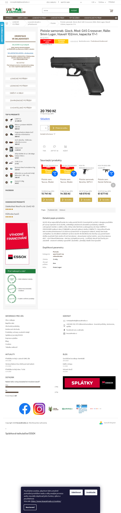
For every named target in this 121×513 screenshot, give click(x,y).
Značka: (46, 44)
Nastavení (29, 507)
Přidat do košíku (61, 128)
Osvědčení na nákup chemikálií (73, 359)
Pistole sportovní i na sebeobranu (57, 254)
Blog (6, 341)
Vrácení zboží (66, 369)
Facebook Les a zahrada (74, 330)
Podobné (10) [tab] (51, 210)
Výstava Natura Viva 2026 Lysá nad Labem (19, 364)
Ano (6, 385)
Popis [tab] (43, 210)
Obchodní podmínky (12, 326)
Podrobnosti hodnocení (98, 41)
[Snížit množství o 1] (48, 129)
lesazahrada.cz (71, 333)
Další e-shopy (66, 364)
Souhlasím (90, 492)
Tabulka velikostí (11, 347)
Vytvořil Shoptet (109, 423)
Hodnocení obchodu (12, 329)
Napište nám (64, 2)
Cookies (7, 344)
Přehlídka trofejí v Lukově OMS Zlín (17, 359)
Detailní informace (45, 134)
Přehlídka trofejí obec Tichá (14, 369)
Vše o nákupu (50, 2)
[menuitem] (8, 18)
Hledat (73, 10)
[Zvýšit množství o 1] (48, 126)
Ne (5, 390)
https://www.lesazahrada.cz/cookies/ (45, 501)
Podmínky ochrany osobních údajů (17, 332)
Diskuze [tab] (61, 210)
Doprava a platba (11, 338)
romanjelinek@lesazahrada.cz (76, 321)
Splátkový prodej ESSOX (13, 335)
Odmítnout (75, 492)
